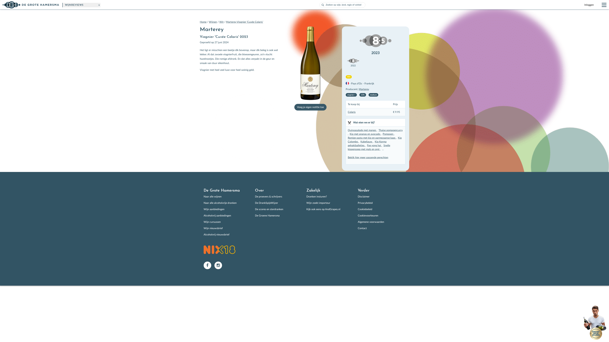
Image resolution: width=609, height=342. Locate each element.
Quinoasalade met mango (362, 130)
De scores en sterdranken (269, 209)
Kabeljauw (366, 141)
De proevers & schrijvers (268, 196)
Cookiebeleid (365, 209)
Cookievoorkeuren (368, 215)
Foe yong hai (374, 145)
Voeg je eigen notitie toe (310, 107)
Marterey (364, 89)
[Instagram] (219, 265)
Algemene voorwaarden (371, 222)
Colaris (352, 112)
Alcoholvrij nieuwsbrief (216, 234)
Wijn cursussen (212, 222)
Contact (362, 228)
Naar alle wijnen (213, 196)
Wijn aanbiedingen (214, 209)
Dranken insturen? (316, 196)
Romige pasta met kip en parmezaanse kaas (372, 138)
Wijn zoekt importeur (318, 203)
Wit (221, 22)
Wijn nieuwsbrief (213, 228)
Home (203, 22)
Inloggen (589, 5)
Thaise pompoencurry (391, 130)
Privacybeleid (365, 203)
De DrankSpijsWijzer (266, 203)
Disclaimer (364, 196)
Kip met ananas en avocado (365, 134)
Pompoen (388, 134)
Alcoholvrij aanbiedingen (217, 215)
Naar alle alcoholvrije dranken (220, 203)
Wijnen (213, 22)
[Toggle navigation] (601, 5)
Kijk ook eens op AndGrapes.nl (323, 209)
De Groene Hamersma (267, 215)
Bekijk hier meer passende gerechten (368, 157)
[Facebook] (209, 265)
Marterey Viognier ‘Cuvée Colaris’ (244, 22)
